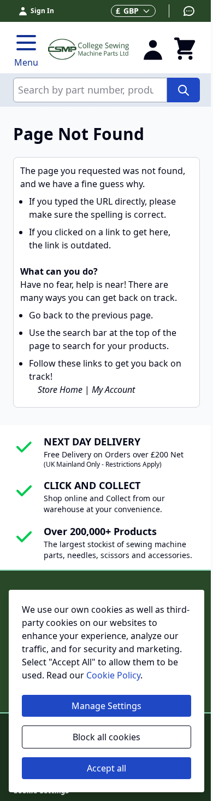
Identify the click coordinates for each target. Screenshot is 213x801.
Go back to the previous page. (91, 315)
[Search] (183, 90)
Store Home (60, 390)
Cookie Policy (113, 675)
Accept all (106, 768)
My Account (113, 390)
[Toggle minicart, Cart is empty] (184, 49)
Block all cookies (106, 737)
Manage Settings (106, 706)
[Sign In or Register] (153, 49)
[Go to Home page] (88, 49)
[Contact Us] (182, 11)
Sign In (42, 10)
